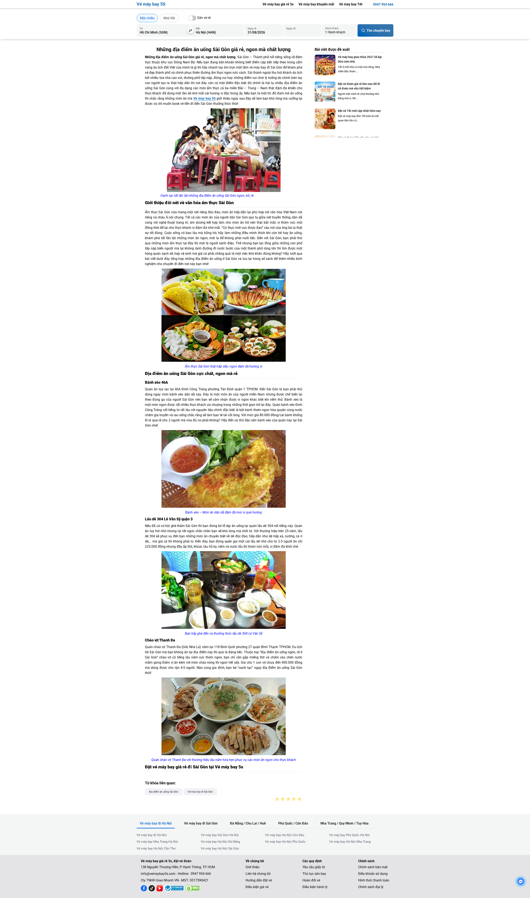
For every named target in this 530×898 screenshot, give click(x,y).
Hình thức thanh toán (373, 880)
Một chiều (147, 18)
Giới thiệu (252, 867)
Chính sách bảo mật (373, 867)
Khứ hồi (169, 18)
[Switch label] (192, 18)
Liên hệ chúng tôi (258, 874)
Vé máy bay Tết (350, 4)
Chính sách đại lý (370, 887)
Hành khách (332, 28)
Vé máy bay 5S (204, 98)
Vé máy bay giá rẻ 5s (278, 4)
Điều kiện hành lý (315, 887)
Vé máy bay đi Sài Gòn (200, 791)
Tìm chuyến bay (378, 31)
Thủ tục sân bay (314, 874)
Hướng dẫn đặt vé (259, 880)
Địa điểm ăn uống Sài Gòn (163, 791)
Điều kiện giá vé (257, 887)
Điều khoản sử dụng (373, 874)
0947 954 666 (383, 4)
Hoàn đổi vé (311, 880)
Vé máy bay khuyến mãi (316, 4)
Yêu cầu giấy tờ (313, 867)
